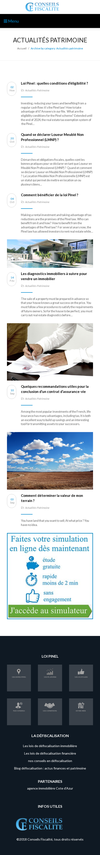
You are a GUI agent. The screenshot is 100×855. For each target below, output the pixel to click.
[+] (50, 253)
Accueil (22, 48)
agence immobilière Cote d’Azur (50, 788)
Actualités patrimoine (37, 90)
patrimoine (78, 768)
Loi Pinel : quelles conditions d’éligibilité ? (55, 83)
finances (59, 768)
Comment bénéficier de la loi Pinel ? (49, 195)
